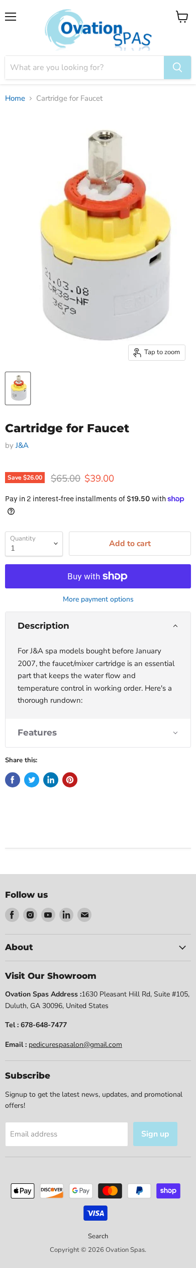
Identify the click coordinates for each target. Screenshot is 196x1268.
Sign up (155, 1134)
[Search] (177, 67)
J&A (22, 445)
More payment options (98, 599)
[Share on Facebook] (12, 779)
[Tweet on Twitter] (31, 779)
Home (15, 98)
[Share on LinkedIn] (50, 779)
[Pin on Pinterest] (69, 779)
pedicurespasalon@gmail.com (75, 1044)
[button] (98, 626)
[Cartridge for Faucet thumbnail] (18, 388)
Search (98, 1236)
